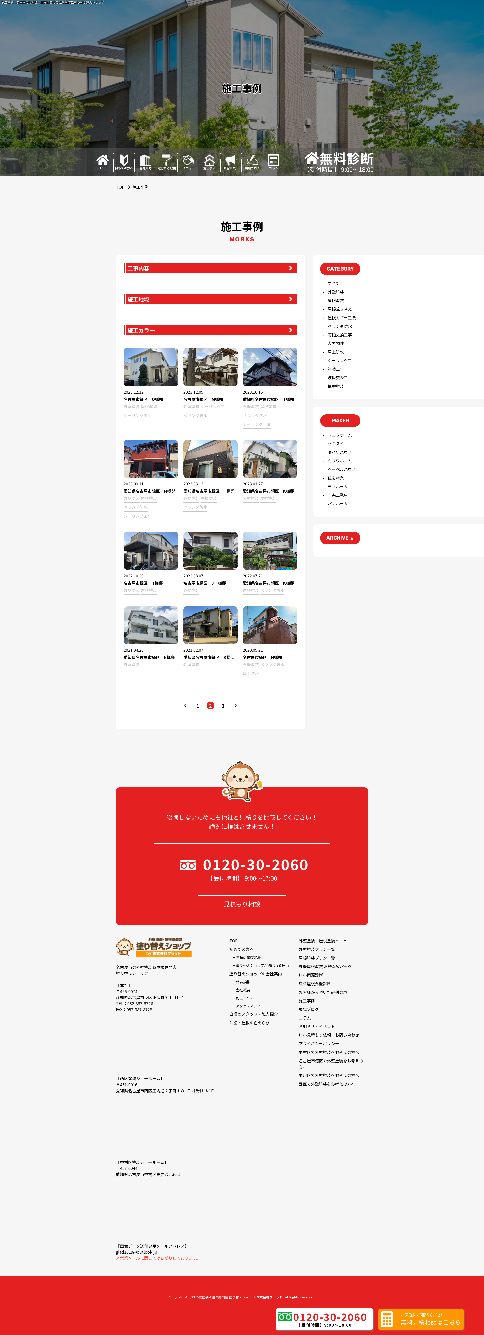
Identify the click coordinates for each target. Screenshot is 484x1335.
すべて (333, 283)
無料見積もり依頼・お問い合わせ (329, 1035)
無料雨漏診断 (311, 975)
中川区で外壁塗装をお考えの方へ (329, 1075)
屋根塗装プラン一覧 (317, 958)
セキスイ (336, 443)
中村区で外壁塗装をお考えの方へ (329, 1052)
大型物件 (336, 343)
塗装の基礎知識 (248, 957)
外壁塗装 (336, 292)
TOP (233, 941)
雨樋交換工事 (340, 335)
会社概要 (243, 989)
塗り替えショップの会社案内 (255, 974)
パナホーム (338, 503)
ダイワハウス (340, 452)
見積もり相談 (242, 903)
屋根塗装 (336, 300)
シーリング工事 (342, 360)
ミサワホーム (340, 461)
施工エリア (245, 997)
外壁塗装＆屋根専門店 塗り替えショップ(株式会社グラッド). (240, 1297)
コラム (305, 1018)
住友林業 (336, 478)
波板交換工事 (340, 377)
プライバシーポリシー (319, 1043)
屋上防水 (336, 352)
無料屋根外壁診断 (315, 983)
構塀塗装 (336, 386)
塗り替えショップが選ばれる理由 (262, 965)
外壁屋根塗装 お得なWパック (325, 966)
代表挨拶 (243, 981)
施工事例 (307, 1001)
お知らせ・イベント (317, 1026)
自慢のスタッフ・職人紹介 (253, 1014)
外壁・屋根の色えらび (249, 1023)
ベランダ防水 (340, 326)
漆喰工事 (336, 369)
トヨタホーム (340, 435)
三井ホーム (338, 486)
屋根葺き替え (340, 309)
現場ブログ (309, 1009)
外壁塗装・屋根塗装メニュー (325, 941)
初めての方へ (241, 949)
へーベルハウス (342, 469)
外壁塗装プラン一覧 (317, 949)
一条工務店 (338, 495)
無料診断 (347, 158)
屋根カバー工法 (342, 317)
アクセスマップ (248, 1005)
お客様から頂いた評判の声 (323, 992)
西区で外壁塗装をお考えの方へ (327, 1084)
